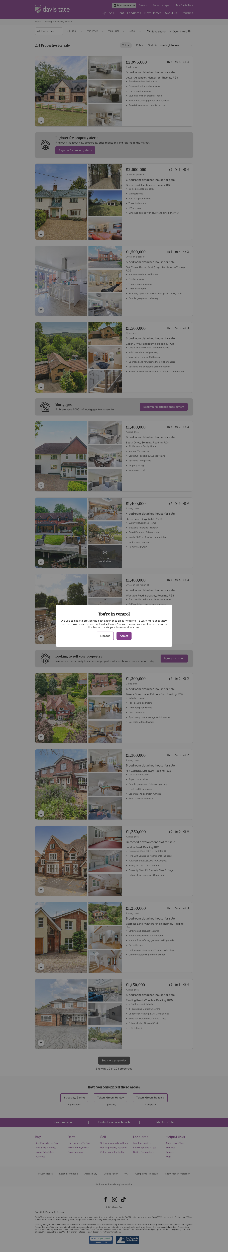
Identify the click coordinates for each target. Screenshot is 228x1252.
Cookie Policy (107, 624)
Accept (124, 636)
